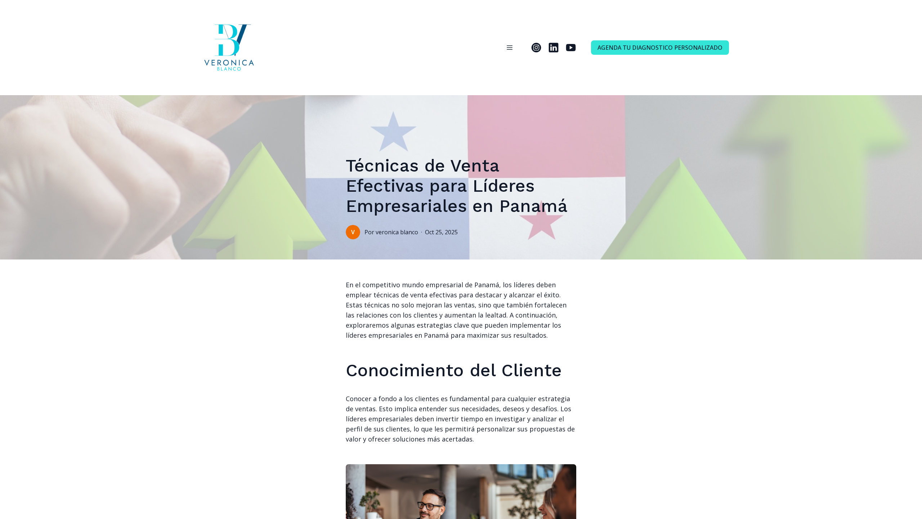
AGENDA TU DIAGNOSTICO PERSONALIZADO (659, 48)
